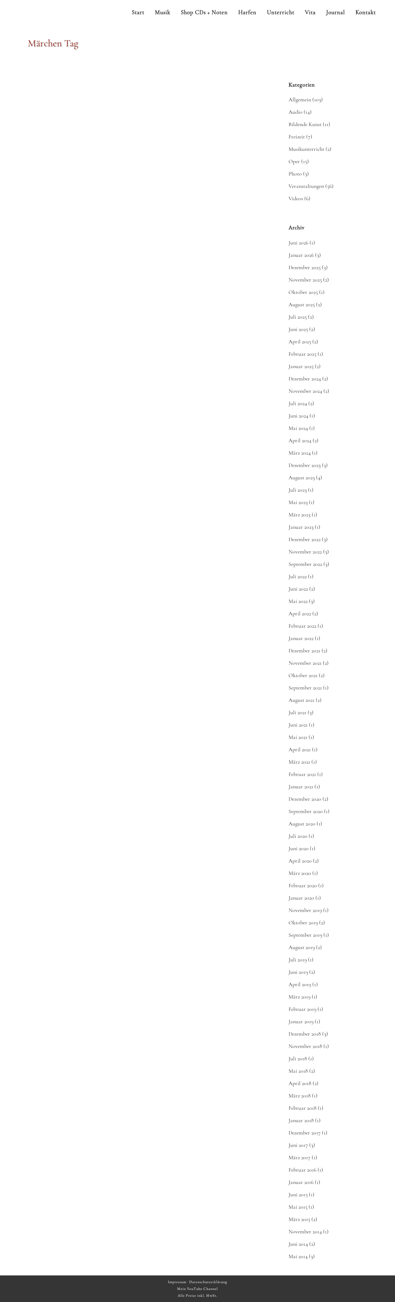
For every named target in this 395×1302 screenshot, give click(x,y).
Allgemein (300, 99)
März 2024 (300, 452)
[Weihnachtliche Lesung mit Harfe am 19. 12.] (87, 121)
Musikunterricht (306, 149)
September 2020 (306, 811)
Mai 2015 (298, 1206)
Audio (295, 111)
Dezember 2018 (305, 1033)
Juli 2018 (298, 1058)
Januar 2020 (301, 897)
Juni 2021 (298, 724)
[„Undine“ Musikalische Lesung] (87, 701)
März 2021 (299, 761)
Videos (296, 198)
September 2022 (305, 564)
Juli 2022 (298, 576)
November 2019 (305, 910)
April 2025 (300, 341)
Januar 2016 (301, 1182)
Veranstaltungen (306, 186)
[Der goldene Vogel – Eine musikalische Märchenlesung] (206, 301)
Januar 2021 (301, 786)
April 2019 (300, 984)
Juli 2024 (298, 403)
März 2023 (299, 514)
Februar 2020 (303, 885)
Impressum (177, 1281)
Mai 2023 (298, 502)
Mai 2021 (298, 737)
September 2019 (305, 934)
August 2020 (302, 823)
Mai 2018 (298, 1070)
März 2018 (300, 1095)
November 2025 (305, 279)
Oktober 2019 (303, 922)
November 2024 (305, 391)
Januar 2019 (301, 1021)
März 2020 (300, 873)
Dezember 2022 (305, 539)
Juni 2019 (298, 972)
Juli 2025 (298, 316)
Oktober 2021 (303, 675)
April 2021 (300, 749)
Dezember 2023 (305, 465)
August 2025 (302, 304)
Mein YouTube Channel (197, 1288)
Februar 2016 (302, 1169)
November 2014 (305, 1231)
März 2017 (299, 1157)
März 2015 (299, 1219)
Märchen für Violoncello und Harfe (75, 1148)
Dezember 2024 (305, 378)
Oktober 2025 (303, 292)
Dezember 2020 (305, 798)
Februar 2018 (303, 1108)
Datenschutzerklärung (208, 1281)
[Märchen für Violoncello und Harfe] (87, 1094)
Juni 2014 (298, 1244)
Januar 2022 (301, 638)
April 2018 (300, 1083)
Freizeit (297, 136)
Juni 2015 (298, 1194)
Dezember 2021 (304, 650)
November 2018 (305, 1046)
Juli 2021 (297, 712)
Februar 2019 (302, 1009)
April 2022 (300, 613)
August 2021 (301, 700)
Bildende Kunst (305, 124)
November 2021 (305, 662)
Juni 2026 (298, 242)
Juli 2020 (298, 836)
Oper (294, 161)
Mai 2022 (298, 601)
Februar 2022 (302, 625)
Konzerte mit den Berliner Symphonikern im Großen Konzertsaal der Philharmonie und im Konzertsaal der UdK (206, 951)
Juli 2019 (298, 959)
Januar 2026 (301, 255)
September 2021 (305, 687)
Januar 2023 (301, 527)
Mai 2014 (298, 1256)
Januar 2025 (301, 366)
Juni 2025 (298, 329)
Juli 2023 (298, 489)
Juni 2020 (299, 848)
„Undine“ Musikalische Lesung (69, 942)
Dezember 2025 (305, 267)
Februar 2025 (302, 353)
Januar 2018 (301, 1120)
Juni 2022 (298, 588)
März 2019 (299, 996)
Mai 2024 (298, 428)
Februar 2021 (302, 774)
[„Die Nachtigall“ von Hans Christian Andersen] (206, 107)
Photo (295, 173)
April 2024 (300, 440)
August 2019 (302, 947)
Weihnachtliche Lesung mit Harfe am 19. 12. (86, 177)
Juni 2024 (298, 415)
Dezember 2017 (305, 1132)
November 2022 (305, 551)
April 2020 (300, 860)
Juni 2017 (298, 1145)
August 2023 (302, 477)
